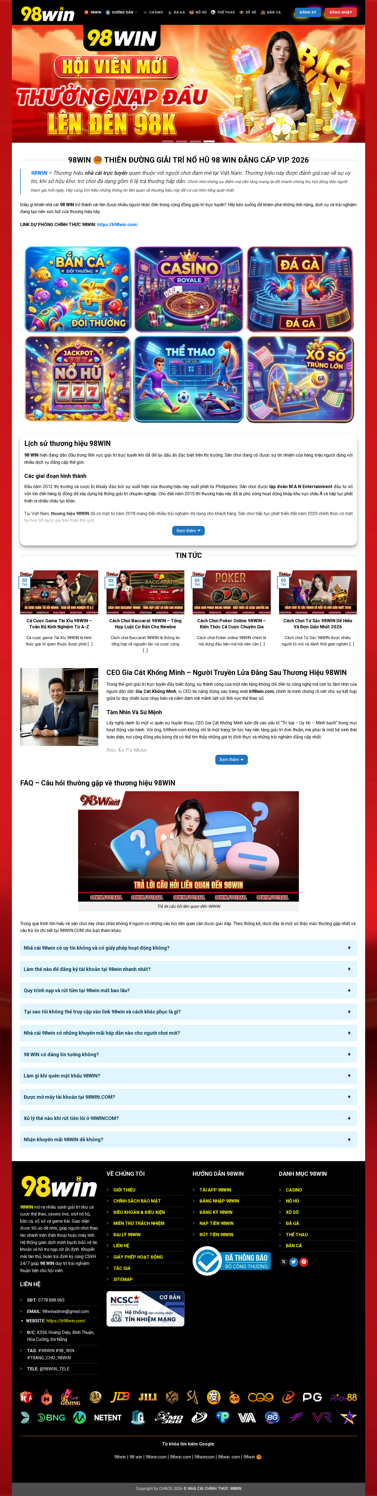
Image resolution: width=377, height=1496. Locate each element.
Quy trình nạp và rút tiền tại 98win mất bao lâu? (77, 990)
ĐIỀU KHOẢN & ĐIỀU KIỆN (139, 1212)
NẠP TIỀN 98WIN (216, 1223)
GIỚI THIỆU (124, 1190)
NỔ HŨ (201, 12)
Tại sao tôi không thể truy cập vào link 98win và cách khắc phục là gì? (102, 1012)
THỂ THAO (226, 12)
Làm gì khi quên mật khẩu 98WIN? (62, 1076)
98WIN (96, 12)
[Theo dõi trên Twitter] (293, 1262)
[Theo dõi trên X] (283, 1262)
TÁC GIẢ (122, 1268)
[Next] (358, 619)
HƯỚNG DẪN (122, 12)
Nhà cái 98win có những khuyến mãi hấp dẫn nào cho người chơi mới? (102, 1033)
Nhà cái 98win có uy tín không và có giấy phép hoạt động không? (96, 948)
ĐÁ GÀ (179, 12)
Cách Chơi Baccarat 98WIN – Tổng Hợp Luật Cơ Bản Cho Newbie (145, 623)
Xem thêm (186, 530)
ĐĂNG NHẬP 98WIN (219, 1201)
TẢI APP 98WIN (215, 1190)
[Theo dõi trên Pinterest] (303, 1262)
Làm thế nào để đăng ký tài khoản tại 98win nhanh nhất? (87, 969)
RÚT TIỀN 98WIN (216, 1234)
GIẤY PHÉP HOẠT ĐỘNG (138, 1257)
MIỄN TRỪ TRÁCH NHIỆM (138, 1223)
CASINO (156, 12)
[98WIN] (47, 12)
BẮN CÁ (274, 12)
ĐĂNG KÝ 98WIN (216, 1212)
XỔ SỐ (251, 12)
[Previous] (19, 619)
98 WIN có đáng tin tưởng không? (61, 1054)
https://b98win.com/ (117, 224)
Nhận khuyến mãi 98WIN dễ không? (63, 1139)
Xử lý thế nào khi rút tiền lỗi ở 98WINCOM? (71, 1118)
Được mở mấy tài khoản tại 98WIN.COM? (69, 1097)
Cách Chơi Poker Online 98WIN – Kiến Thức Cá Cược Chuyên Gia (231, 623)
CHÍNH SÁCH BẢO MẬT (137, 1201)
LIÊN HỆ (121, 1245)
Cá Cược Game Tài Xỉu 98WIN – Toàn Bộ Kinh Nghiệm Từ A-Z (59, 623)
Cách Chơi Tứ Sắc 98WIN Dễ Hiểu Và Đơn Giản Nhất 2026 (317, 623)
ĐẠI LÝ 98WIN (126, 1234)
